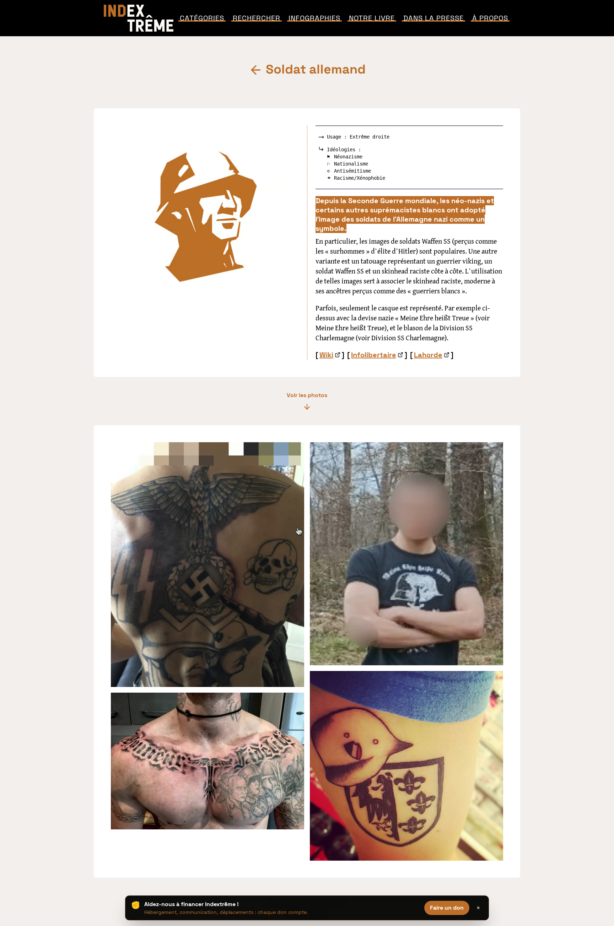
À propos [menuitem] (490, 18)
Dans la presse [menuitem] (433, 18)
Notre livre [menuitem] (372, 18)
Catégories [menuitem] (202, 18)
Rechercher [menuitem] (256, 18)
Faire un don (447, 907)
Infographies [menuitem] (314, 18)
